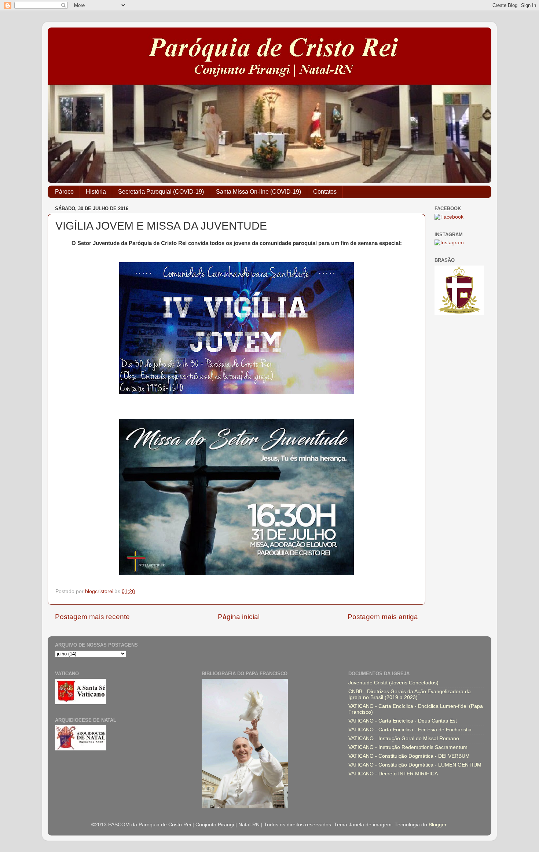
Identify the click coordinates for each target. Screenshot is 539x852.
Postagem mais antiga (383, 617)
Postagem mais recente (92, 617)
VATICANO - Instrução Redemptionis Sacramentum (407, 747)
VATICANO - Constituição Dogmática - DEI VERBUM (409, 756)
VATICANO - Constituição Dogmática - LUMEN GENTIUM (414, 765)
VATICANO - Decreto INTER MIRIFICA (393, 773)
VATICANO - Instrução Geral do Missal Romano (403, 738)
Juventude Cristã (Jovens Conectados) (393, 682)
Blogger (437, 824)
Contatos (325, 192)
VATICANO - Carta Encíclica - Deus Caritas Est (402, 721)
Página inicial (239, 617)
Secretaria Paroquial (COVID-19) (161, 192)
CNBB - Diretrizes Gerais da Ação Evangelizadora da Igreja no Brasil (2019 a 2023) (409, 694)
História (96, 192)
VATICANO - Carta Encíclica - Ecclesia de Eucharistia (410, 729)
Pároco (64, 192)
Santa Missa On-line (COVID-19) (258, 192)
